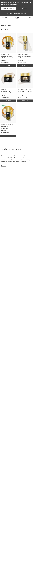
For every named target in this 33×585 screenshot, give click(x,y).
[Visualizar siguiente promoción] (27, 13)
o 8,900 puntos (5, 62)
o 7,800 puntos (22, 62)
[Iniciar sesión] (27, 17)
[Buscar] (6, 17)
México (24, 8)
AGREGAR (9, 66)
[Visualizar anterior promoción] (5, 13)
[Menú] (2, 17)
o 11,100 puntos (22, 97)
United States (8, 8)
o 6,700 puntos (5, 97)
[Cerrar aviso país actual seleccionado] (30, 2)
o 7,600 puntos (5, 132)
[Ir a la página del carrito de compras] (30, 17)
